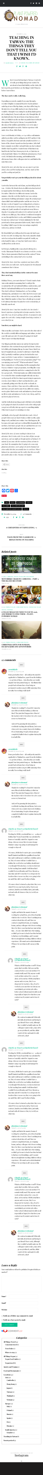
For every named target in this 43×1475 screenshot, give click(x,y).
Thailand (10, 1396)
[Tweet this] (20, 66)
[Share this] (16, 66)
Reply (21, 665)
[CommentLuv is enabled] (12, 1331)
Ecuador (10, 1433)
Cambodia (9, 576)
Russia (9, 1414)
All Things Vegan (9, 607)
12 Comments (27, 514)
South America (10, 1430)
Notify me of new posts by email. (14, 1320)
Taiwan (22, 63)
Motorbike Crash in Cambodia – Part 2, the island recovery (20, 580)
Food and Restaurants (11, 1371)
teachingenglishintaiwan (12, 509)
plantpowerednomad (19, 703)
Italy (8, 1406)
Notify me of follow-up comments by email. (18, 1316)
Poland (9, 1410)
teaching (6, 506)
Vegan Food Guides (12, 1359)
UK (35, 607)
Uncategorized (28, 576)
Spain (9, 1418)
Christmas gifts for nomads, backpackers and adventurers (16, 646)
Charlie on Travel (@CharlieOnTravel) (23, 829)
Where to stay (10, 1352)
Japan (9, 1388)
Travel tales (18, 576)
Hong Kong (11, 1384)
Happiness (20, 502)
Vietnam (10, 610)
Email (4, 1303)
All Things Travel (9, 642)
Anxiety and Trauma (11, 1367)
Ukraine (9, 1426)
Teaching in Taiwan (32, 63)
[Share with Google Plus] (23, 66)
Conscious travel (22, 607)
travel (25, 509)
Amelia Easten (9, 63)
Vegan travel (9, 1363)
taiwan (29, 502)
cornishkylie (13, 669)
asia (6, 502)
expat (13, 502)
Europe (7, 1404)
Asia (4, 576)
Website (4, 1310)
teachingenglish (18, 506)
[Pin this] (26, 66)
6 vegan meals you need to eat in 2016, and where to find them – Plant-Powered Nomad (20, 614)
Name (4, 1296)
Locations (7, 1375)
